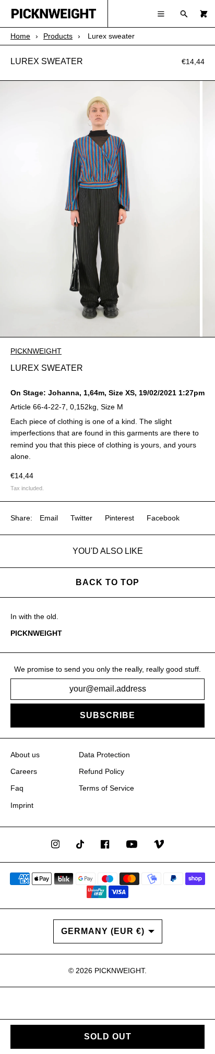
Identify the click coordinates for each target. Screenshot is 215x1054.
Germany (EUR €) (103, 931)
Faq (16, 788)
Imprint (21, 805)
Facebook (163, 518)
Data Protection (104, 754)
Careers (23, 771)
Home (20, 36)
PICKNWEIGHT (36, 351)
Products (58, 36)
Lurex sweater (46, 61)
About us (25, 754)
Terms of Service (106, 788)
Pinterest (119, 518)
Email (49, 518)
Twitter (81, 518)
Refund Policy (101, 771)
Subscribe (107, 715)
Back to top (107, 582)
